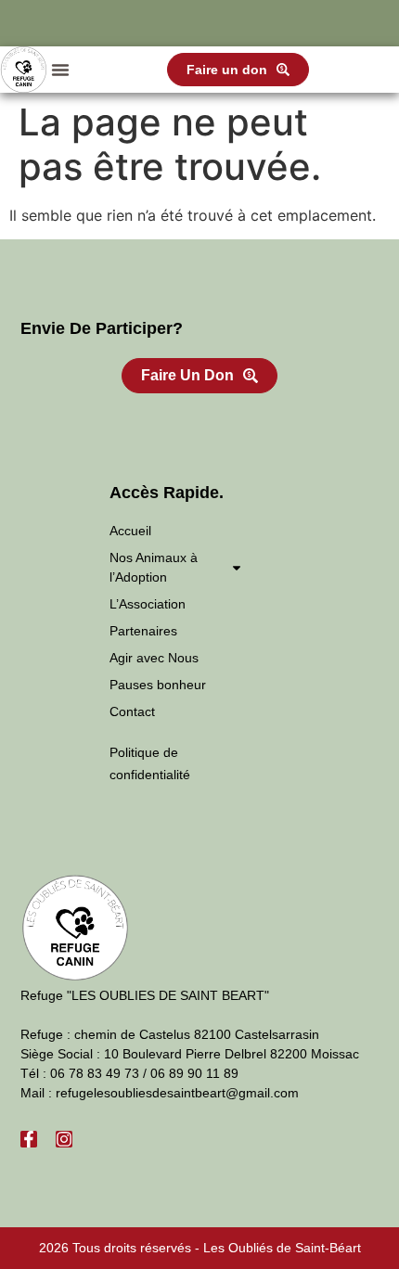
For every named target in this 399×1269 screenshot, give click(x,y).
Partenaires (143, 630)
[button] (60, 69)
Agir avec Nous (154, 657)
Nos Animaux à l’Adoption (153, 567)
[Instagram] (64, 1139)
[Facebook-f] (28, 1139)
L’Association (147, 603)
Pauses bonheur (157, 684)
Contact (132, 711)
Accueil (130, 530)
